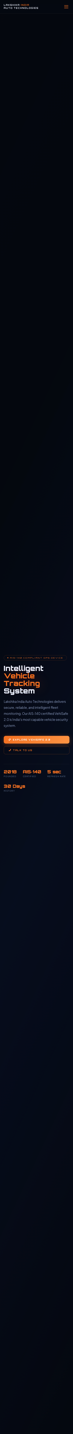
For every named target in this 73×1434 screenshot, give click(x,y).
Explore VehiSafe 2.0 (31, 739)
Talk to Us (22, 750)
